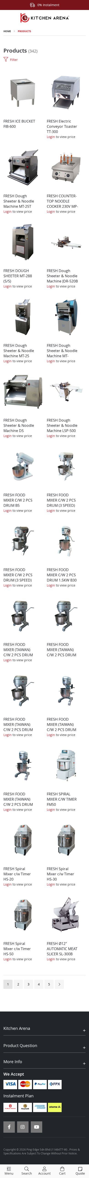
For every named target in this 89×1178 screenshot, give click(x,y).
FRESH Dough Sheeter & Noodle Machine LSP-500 (62, 425)
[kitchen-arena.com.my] (44, 18)
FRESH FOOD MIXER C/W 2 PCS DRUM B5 (17, 500)
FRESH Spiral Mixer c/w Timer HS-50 (17, 948)
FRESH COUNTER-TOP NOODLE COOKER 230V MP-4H (62, 203)
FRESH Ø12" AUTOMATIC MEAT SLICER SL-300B (62, 948)
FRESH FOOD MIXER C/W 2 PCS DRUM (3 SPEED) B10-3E (17, 577)
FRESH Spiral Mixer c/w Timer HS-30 (60, 874)
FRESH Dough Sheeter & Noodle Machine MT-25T (18, 201)
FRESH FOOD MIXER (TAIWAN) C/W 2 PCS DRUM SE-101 (18, 652)
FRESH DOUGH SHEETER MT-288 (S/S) (17, 276)
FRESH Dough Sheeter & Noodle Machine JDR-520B (62, 276)
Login (51, 137)
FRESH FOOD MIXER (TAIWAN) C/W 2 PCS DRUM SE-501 (18, 802)
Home (7, 31)
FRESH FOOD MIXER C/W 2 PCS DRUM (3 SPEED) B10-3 (61, 502)
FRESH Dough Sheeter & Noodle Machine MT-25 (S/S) (18, 353)
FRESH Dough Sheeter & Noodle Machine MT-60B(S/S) (62, 353)
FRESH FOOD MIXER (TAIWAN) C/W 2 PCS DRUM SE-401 (61, 727)
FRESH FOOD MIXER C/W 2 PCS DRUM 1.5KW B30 (62, 575)
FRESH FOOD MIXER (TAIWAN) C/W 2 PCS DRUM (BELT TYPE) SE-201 (61, 655)
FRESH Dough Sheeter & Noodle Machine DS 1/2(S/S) (18, 428)
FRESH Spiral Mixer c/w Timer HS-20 (17, 874)
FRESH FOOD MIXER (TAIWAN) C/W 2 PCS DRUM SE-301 (18, 727)
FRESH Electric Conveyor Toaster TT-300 (62, 126)
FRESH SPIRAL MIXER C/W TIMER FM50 (62, 799)
